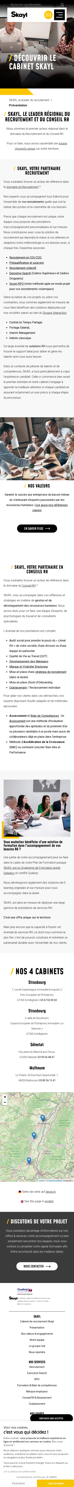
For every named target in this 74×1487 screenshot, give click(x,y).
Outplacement (18, 687)
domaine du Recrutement (22, 187)
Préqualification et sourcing (26, 263)
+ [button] (5, 1097)
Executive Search (20, 273)
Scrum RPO (16, 283)
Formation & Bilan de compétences (37, 1385)
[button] (37, 528)
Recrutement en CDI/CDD (25, 257)
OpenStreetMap (55, 1180)
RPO (37, 1379)
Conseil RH (29, 585)
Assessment (17, 721)
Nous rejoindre (37, 1352)
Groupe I (48, 313)
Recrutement (37, 1367)
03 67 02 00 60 (48, 1000)
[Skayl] (19, 14)
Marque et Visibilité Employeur (28, 666)
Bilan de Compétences (45, 716)
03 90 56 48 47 (46, 1057)
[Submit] (62, 4)
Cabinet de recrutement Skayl (37, 1321)
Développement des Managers (28, 661)
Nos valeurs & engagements (37, 1333)
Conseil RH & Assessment (37, 1397)
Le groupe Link (37, 1346)
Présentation (37, 1327)
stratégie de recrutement (50, 672)
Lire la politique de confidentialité (20, 1471)
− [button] (5, 1102)
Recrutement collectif (22, 268)
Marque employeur (37, 1391)
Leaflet (42, 1180)
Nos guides (37, 1414)
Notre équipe (37, 1340)
